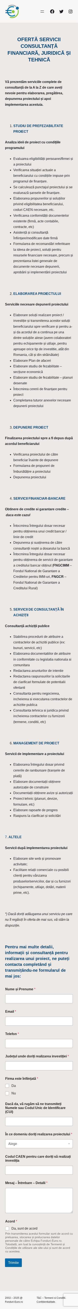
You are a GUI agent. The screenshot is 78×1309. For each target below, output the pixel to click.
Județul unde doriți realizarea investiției (37, 1056)
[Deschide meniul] (42, 11)
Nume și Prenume (20, 989)
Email (10, 1011)
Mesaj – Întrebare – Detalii (26, 1183)
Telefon (12, 1034)
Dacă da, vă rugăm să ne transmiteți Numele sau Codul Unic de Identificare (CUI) (35, 1108)
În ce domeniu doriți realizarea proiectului (38, 1134)
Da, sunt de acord (24, 1228)
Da (13, 1085)
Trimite (13, 1263)
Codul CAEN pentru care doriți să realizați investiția (38, 1158)
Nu (13, 1093)
